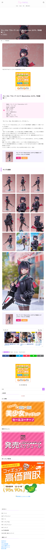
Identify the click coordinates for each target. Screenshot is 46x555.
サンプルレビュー (7, 516)
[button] (5, 356)
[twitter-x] (20, 385)
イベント (5, 513)
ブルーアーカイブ (22, 352)
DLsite (40, 330)
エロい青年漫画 (4, 544)
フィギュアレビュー (7, 524)
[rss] (26, 385)
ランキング (5, 527)
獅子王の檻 (3, 548)
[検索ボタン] (43, 2)
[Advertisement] (23, 16)
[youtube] (24, 385)
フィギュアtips (6, 521)
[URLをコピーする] (40, 356)
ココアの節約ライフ (5, 545)
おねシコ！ (3, 542)
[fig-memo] (23, 2)
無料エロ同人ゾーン (5, 547)
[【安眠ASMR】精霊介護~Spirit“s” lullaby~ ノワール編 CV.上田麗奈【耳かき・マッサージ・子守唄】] (11, 337)
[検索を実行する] (43, 389)
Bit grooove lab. (7, 345)
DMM (18, 158)
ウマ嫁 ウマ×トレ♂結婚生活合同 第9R (26, 344)
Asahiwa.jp (3, 540)
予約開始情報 (5, 34)
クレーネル (16, 352)
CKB (11, 352)
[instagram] (22, 385)
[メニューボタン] (2, 2)
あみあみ (24, 158)
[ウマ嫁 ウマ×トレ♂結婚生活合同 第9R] (27, 337)
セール (4, 519)
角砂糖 (21, 345)
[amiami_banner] (23, 81)
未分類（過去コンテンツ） (9, 533)
